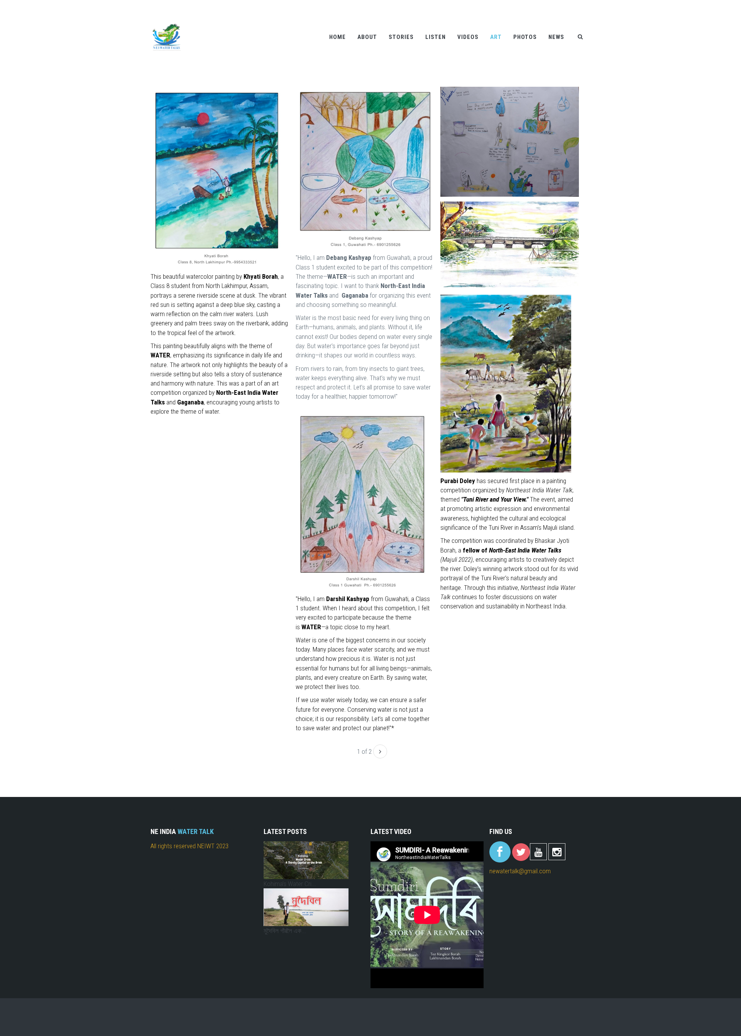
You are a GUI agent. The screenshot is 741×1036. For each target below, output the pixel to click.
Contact (563, 5)
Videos (468, 37)
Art (496, 37)
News (556, 37)
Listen (435, 37)
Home (337, 37)
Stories (401, 37)
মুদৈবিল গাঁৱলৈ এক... (285, 931)
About (367, 37)
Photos (525, 37)
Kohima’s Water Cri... (290, 884)
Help (542, 5)
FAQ (584, 5)
